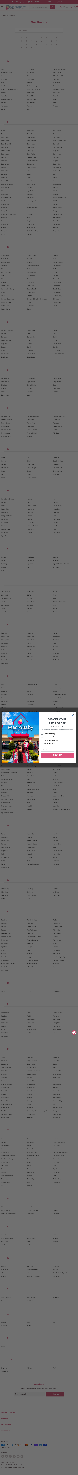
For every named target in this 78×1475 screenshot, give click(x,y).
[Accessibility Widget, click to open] (74, 1032)
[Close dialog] (73, 714)
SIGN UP (57, 755)
